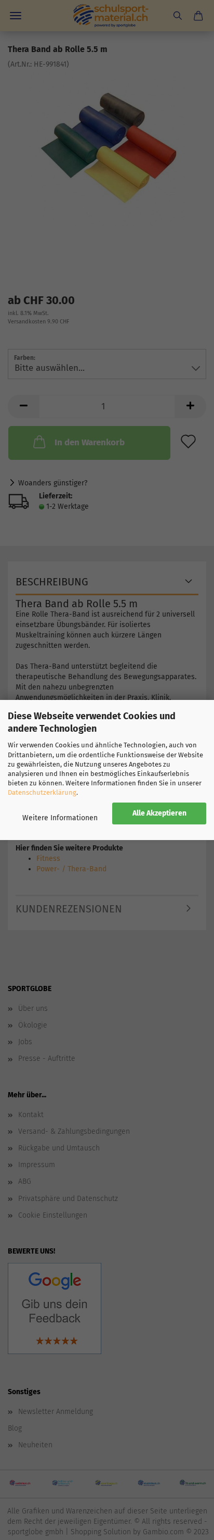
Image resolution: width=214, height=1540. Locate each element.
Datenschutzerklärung (42, 792)
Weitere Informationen (60, 817)
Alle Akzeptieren (159, 813)
